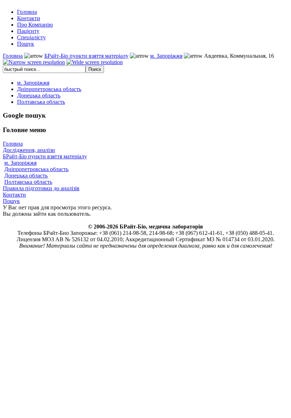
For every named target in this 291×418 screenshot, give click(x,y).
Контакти (14, 195)
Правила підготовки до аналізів (41, 188)
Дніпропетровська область (36, 169)
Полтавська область (28, 182)
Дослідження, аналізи (29, 150)
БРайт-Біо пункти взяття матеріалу (86, 56)
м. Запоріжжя (166, 56)
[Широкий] (94, 62)
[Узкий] (34, 62)
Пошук (11, 201)
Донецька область (26, 176)
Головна (13, 56)
